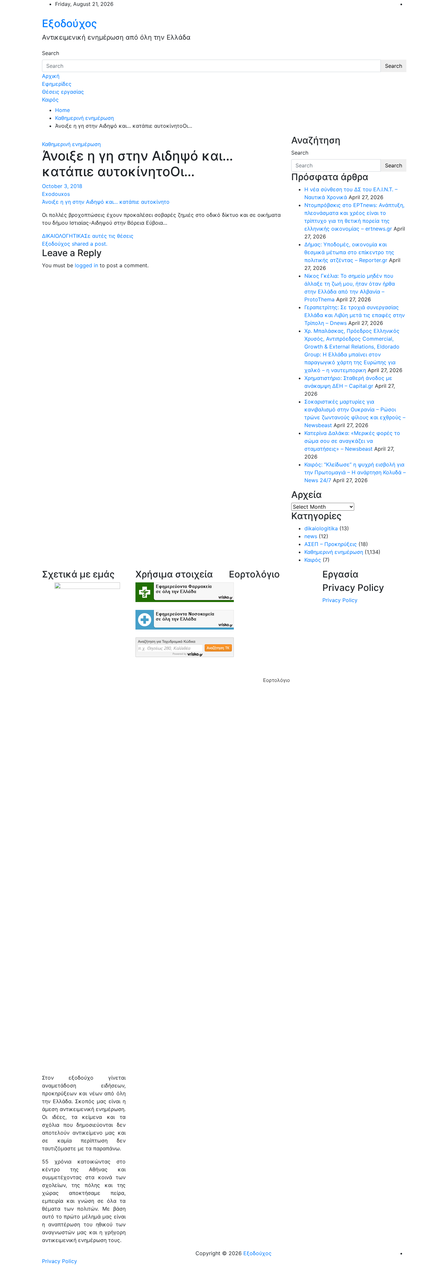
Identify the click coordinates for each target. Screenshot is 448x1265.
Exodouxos (56, 194)
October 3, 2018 (62, 186)
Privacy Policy (339, 600)
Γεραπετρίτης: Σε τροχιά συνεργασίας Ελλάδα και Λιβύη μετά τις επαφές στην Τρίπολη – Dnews (354, 315)
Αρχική (50, 76)
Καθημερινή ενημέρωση (71, 144)
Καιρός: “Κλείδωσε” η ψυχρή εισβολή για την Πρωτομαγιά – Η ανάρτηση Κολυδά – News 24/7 (355, 472)
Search (50, 53)
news (310, 536)
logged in (86, 265)
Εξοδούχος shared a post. (74, 243)
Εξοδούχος (69, 23)
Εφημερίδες (56, 84)
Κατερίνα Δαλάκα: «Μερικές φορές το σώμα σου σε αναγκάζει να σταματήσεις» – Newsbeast (352, 441)
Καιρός (50, 99)
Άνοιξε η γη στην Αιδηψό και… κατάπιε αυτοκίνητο (106, 201)
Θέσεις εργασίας (63, 91)
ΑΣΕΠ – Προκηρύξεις (330, 544)
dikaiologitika (321, 528)
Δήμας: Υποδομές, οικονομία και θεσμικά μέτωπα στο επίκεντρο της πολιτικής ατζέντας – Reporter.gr (349, 252)
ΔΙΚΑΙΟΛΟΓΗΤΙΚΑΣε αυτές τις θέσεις (87, 236)
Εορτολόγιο (276, 680)
